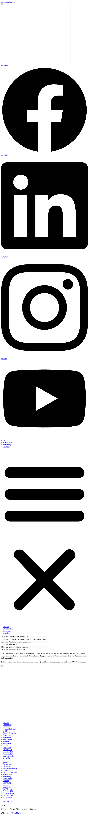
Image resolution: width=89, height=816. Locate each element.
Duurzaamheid (8, 756)
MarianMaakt (16, 813)
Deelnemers (7, 725)
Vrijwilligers (7, 758)
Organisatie (7, 748)
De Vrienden (7, 750)
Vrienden (6, 447)
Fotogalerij (7, 743)
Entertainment (8, 442)
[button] (44, 536)
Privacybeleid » (6, 801)
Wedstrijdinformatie (10, 729)
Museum (6, 741)
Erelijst (5, 731)
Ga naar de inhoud (7, 2)
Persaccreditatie (8, 754)
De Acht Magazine (10, 733)
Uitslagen (6, 727)
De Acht (6, 440)
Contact (5, 746)
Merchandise (7, 739)
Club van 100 (8, 752)
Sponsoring (7, 445)
